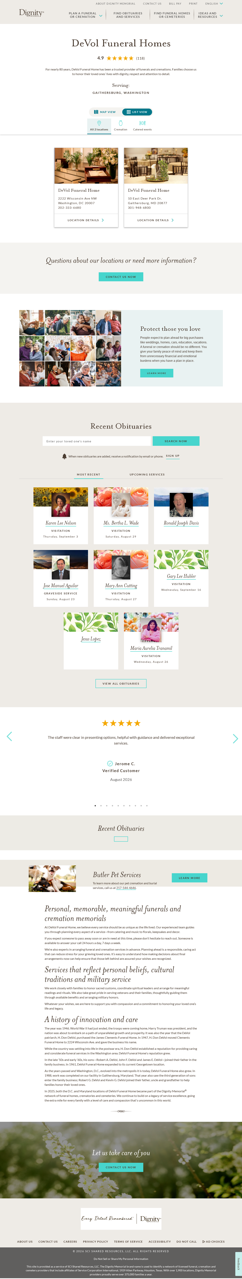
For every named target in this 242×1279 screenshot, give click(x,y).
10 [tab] (147, 806)
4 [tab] (112, 806)
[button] (212, 4)
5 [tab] (118, 806)
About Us (25, 1241)
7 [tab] (130, 806)
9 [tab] (141, 806)
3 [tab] (107, 806)
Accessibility (160, 1241)
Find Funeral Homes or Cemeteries (172, 14)
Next (232, 736)
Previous (8, 743)
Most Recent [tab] (88, 474)
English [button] (211, 3)
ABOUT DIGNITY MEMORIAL (115, 3)
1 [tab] (95, 806)
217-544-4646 (126, 887)
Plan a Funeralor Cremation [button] (83, 14)
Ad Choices (215, 1241)
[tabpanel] (121, 758)
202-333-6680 (69, 207)
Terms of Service (128, 1241)
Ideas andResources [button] (207, 14)
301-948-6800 (139, 207)
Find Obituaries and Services (128, 14)
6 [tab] (124, 806)
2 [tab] (101, 806)
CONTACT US (152, 3)
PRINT (193, 3)
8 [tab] (135, 806)
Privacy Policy (95, 1241)
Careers (70, 1241)
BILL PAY (175, 3)
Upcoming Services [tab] (147, 474)
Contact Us (48, 1241)
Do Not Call (187, 1241)
